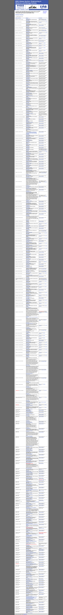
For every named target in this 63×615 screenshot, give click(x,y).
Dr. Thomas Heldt (28, 129)
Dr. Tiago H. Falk (28, 451)
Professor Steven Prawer (29, 232)
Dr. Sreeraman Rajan (28, 105)
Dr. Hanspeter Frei (28, 539)
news (27, 9)
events (17, 9)
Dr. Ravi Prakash (28, 64)
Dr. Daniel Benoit (28, 288)
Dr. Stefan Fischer (28, 29)
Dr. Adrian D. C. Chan (28, 449)
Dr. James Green (28, 608)
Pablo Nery (27, 220)
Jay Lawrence (28, 532)
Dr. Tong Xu (27, 521)
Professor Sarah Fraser (29, 242)
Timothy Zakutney (28, 457)
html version (27, 28)
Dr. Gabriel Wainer (28, 77)
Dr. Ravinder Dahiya (28, 240)
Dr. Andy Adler (28, 72)
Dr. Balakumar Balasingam (29, 70)
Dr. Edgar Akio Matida (28, 573)
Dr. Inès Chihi (27, 34)
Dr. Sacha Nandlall (28, 256)
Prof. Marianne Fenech (29, 57)
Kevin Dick (27, 150)
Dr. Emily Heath (28, 225)
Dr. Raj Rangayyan (28, 186)
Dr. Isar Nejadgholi (28, 126)
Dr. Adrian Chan (28, 514)
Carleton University (41, 25)
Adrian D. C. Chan (28, 144)
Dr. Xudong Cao (28, 100)
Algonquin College (44, 271)
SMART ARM (27, 525)
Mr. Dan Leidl (27, 37)
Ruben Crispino (28, 118)
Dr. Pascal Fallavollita (28, 212)
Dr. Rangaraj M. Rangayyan (29, 323)
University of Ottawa (41, 478)
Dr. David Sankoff (28, 580)
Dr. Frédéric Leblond (28, 137)
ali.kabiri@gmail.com (41, 480)
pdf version (27, 185)
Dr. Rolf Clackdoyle (28, 294)
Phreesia (27, 120)
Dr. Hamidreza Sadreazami (29, 95)
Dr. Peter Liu (27, 280)
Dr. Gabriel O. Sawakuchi (29, 492)
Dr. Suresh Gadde (28, 79)
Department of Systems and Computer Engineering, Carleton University (31, 132)
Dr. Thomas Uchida (28, 42)
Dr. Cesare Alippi (28, 261)
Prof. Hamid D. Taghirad (29, 167)
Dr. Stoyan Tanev (28, 565)
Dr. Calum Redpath (28, 258)
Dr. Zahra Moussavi (28, 291)
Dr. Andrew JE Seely (28, 460)
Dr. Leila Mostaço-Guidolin (29, 113)
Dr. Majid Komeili (28, 52)
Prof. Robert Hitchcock (29, 160)
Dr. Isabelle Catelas (28, 511)
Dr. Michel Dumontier (28, 481)
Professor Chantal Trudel (29, 245)
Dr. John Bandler (28, 423)
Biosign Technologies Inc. (33, 552)
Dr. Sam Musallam (28, 554)
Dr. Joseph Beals (28, 155)
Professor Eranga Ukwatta (29, 247)
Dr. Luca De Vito (28, 75)
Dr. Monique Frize (28, 559)
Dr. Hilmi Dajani (28, 545)
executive (22, 9)
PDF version (27, 231)
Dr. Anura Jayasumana (29, 177)
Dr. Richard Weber (28, 428)
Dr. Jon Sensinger (28, 62)
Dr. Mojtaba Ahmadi (28, 411)
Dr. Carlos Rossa (28, 84)
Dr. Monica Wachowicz (29, 210)
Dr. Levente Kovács (28, 227)
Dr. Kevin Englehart (28, 175)
